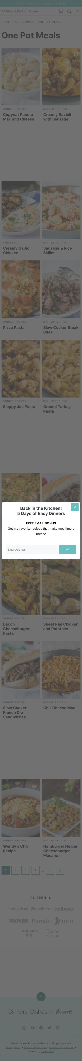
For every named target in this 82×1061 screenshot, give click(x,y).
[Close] (75, 507)
